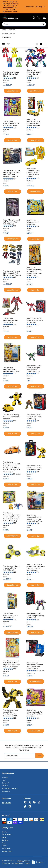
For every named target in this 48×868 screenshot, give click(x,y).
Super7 (5, 230)
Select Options (12, 91)
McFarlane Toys (31, 673)
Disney (4, 846)
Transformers (6, 848)
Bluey (4, 843)
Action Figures (6, 834)
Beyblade (5, 840)
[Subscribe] (39, 755)
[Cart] (39, 17)
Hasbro (5, 82)
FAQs (3, 780)
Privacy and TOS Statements (12, 863)
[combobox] (24, 24)
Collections (11, 29)
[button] (8, 78)
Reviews (5, 785)
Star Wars (5, 832)
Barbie (4, 837)
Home (4, 29)
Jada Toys (6, 476)
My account (6, 791)
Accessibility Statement (9, 788)
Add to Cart (12, 140)
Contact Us (5, 783)
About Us (5, 777)
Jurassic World (6, 851)
